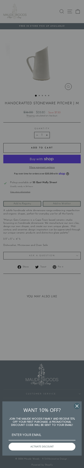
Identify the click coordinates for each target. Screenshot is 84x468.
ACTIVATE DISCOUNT (42, 446)
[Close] (77, 406)
